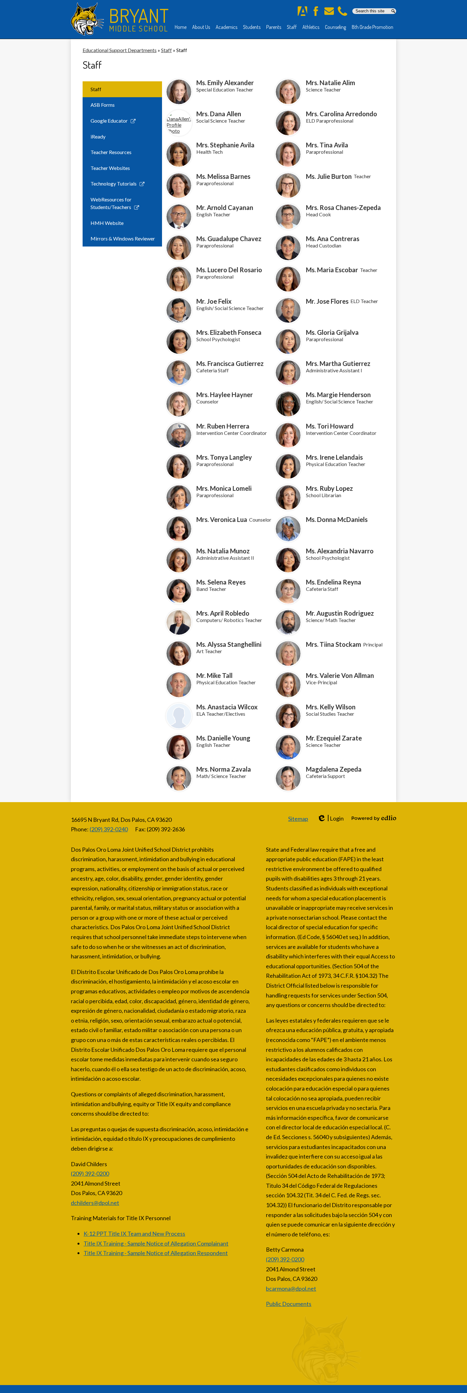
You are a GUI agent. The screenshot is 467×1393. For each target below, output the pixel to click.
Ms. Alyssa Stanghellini (228, 644)
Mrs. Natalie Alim (330, 82)
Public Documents (288, 1303)
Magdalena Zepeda (334, 769)
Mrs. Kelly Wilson (330, 707)
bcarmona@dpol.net (291, 1288)
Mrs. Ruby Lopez (329, 488)
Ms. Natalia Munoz (223, 551)
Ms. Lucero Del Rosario (229, 270)
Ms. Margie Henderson (338, 394)
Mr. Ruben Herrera (222, 426)
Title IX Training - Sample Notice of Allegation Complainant (156, 1243)
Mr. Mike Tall (214, 675)
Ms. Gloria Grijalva (332, 332)
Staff (166, 50)
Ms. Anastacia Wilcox (227, 707)
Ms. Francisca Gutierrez (230, 363)
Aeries (302, 11)
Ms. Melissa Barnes (223, 176)
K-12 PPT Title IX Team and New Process (134, 1233)
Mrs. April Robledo (222, 613)
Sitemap (298, 818)
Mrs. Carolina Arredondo (341, 114)
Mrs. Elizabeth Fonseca (228, 332)
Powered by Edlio (374, 818)
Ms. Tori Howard (330, 426)
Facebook (316, 11)
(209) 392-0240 (109, 829)
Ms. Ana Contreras (332, 238)
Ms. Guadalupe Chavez (228, 238)
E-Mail (329, 11)
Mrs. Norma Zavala (223, 769)
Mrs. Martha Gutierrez (338, 363)
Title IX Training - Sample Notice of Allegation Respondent (156, 1252)
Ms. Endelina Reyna (333, 582)
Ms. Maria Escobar (332, 270)
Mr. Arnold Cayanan (224, 207)
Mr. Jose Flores (327, 301)
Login (330, 818)
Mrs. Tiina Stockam (333, 644)
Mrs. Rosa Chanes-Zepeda (343, 207)
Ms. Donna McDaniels (337, 519)
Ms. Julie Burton (329, 176)
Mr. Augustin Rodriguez (340, 613)
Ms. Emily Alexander (225, 82)
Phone (342, 11)
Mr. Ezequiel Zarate (334, 738)
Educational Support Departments (120, 50)
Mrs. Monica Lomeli (224, 488)
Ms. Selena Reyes (221, 582)
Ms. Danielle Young (223, 738)
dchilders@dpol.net (95, 1202)
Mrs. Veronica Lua (221, 519)
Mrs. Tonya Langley (224, 457)
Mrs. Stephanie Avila (225, 145)
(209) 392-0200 (90, 1173)
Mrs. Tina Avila (327, 145)
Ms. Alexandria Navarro (340, 551)
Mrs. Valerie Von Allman (340, 675)
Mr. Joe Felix (214, 301)
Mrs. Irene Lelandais (334, 457)
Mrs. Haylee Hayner (224, 394)
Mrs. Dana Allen (218, 114)
